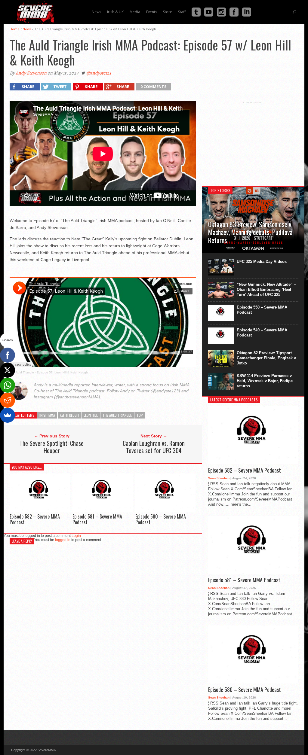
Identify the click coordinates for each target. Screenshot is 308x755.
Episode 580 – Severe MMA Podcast (160, 519)
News (27, 29)
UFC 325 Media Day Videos (262, 261)
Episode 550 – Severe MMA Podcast (262, 310)
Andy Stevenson (31, 73)
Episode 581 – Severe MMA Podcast (97, 519)
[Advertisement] (253, 141)
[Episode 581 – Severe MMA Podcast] (102, 510)
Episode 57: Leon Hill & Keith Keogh (62, 372)
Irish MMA (47, 415)
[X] (7, 370)
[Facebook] (7, 355)
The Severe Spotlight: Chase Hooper (52, 447)
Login (76, 536)
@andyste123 (98, 73)
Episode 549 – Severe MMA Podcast (262, 332)
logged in (62, 540)
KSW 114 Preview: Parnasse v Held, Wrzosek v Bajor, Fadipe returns (265, 380)
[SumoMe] (7, 415)
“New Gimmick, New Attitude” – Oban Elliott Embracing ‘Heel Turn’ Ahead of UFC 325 (266, 289)
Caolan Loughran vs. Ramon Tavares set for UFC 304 (154, 447)
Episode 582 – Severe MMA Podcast (35, 519)
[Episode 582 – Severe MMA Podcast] (40, 510)
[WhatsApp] (7, 385)
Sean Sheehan (218, 478)
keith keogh (69, 415)
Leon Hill (91, 415)
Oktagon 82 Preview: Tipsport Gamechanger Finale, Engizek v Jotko (266, 358)
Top (140, 415)
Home (15, 29)
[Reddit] (7, 400)
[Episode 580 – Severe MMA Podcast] (165, 510)
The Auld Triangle (22, 372)
